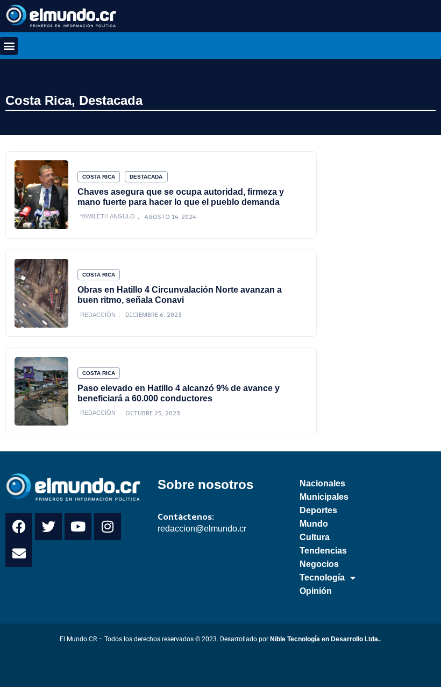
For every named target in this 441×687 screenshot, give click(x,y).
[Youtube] (78, 526)
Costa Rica (38, 100)
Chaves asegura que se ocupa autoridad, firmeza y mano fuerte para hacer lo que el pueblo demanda (180, 197)
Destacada (111, 100)
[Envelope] (18, 553)
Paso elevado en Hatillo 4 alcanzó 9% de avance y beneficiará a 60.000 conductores (178, 393)
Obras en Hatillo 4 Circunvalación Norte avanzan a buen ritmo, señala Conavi (179, 294)
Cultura (315, 537)
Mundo (314, 523)
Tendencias (323, 550)
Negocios (319, 564)
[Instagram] (107, 526)
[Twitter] (48, 526)
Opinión (316, 591)
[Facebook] (18, 526)
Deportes (318, 510)
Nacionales (322, 483)
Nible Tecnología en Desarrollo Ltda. (325, 639)
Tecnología (322, 577)
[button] (9, 46)
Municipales (324, 496)
